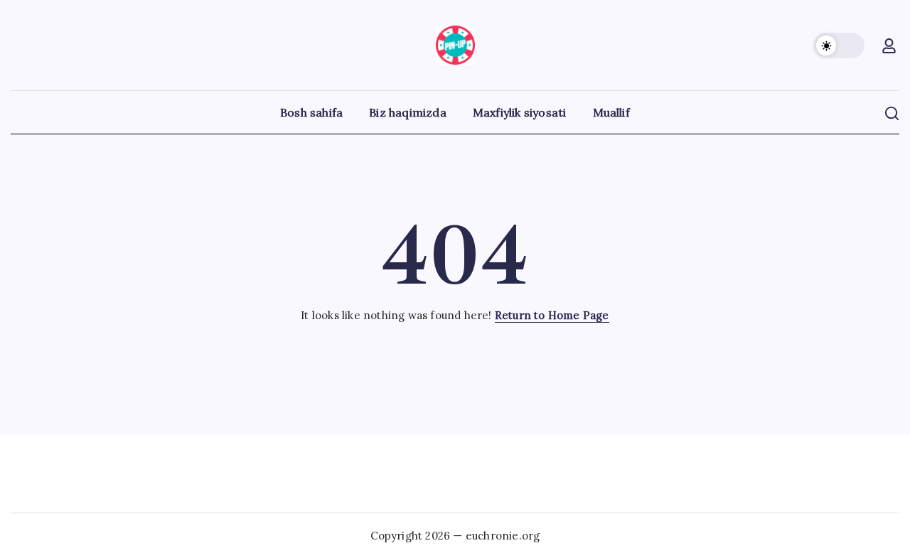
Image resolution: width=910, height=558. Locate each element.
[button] (838, 45)
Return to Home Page (552, 315)
